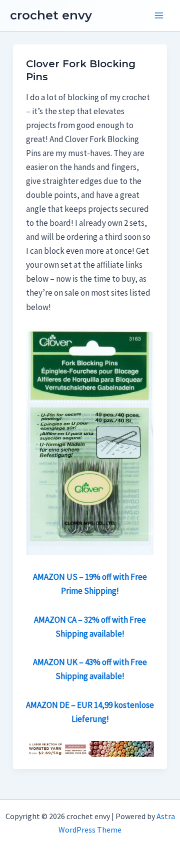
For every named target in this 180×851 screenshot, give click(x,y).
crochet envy (51, 15)
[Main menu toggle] (159, 16)
